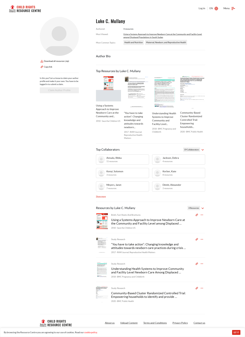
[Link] (116, 81)
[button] (129, 323)
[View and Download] (202, 215)
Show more (101, 196)
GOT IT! (236, 332)
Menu (226, 8)
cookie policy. (90, 332)
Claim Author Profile (59, 90)
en (211, 8)
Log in (202, 8)
